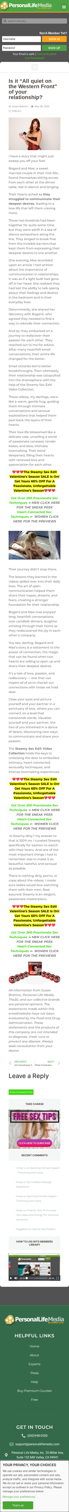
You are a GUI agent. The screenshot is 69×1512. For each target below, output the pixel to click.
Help (34, 1382)
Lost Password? (34, 58)
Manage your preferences (19, 1496)
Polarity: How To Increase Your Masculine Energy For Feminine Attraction (37, 1215)
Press (34, 1373)
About (34, 1355)
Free (34, 1400)
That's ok (18, 1505)
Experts (34, 1364)
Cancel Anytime (46, 54)
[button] (64, 6)
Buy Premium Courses (34, 1391)
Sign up (54, 48)
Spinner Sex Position (44, 1229)
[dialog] (34, 1486)
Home (34, 1346)
